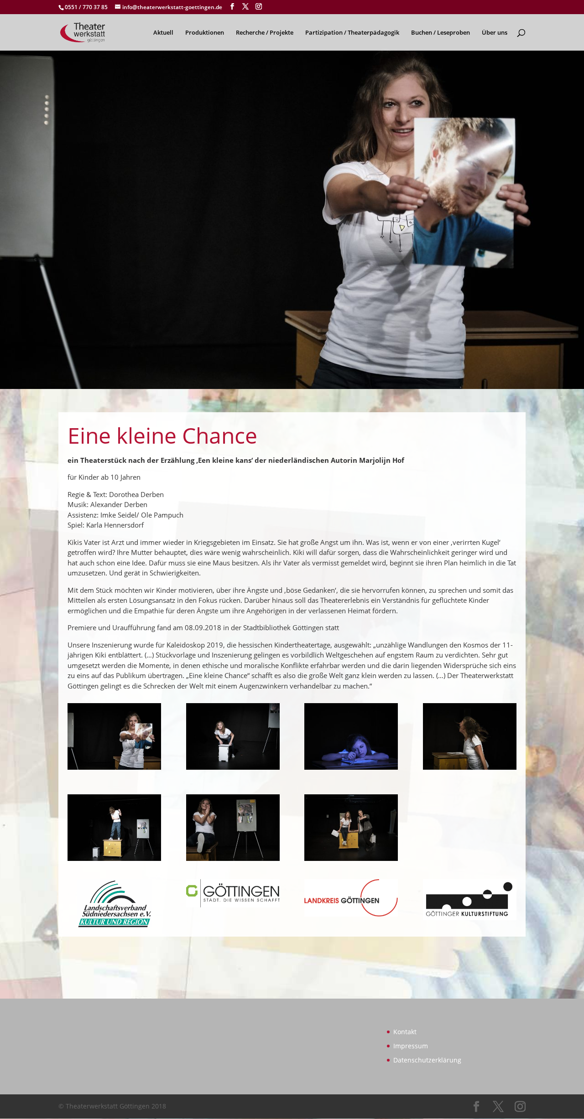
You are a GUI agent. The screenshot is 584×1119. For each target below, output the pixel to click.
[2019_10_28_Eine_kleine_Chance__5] (114, 860)
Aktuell (163, 32)
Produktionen (204, 32)
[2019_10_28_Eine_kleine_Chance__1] (114, 769)
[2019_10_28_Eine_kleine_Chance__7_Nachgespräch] (351, 860)
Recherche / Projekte (264, 32)
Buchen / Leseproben (440, 32)
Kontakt (405, 1031)
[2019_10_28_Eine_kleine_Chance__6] (233, 860)
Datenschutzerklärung (427, 1060)
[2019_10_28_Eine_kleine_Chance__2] (233, 769)
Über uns (494, 32)
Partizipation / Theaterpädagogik (352, 32)
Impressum (410, 1045)
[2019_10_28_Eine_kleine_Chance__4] (469, 769)
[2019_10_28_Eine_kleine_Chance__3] (351, 769)
